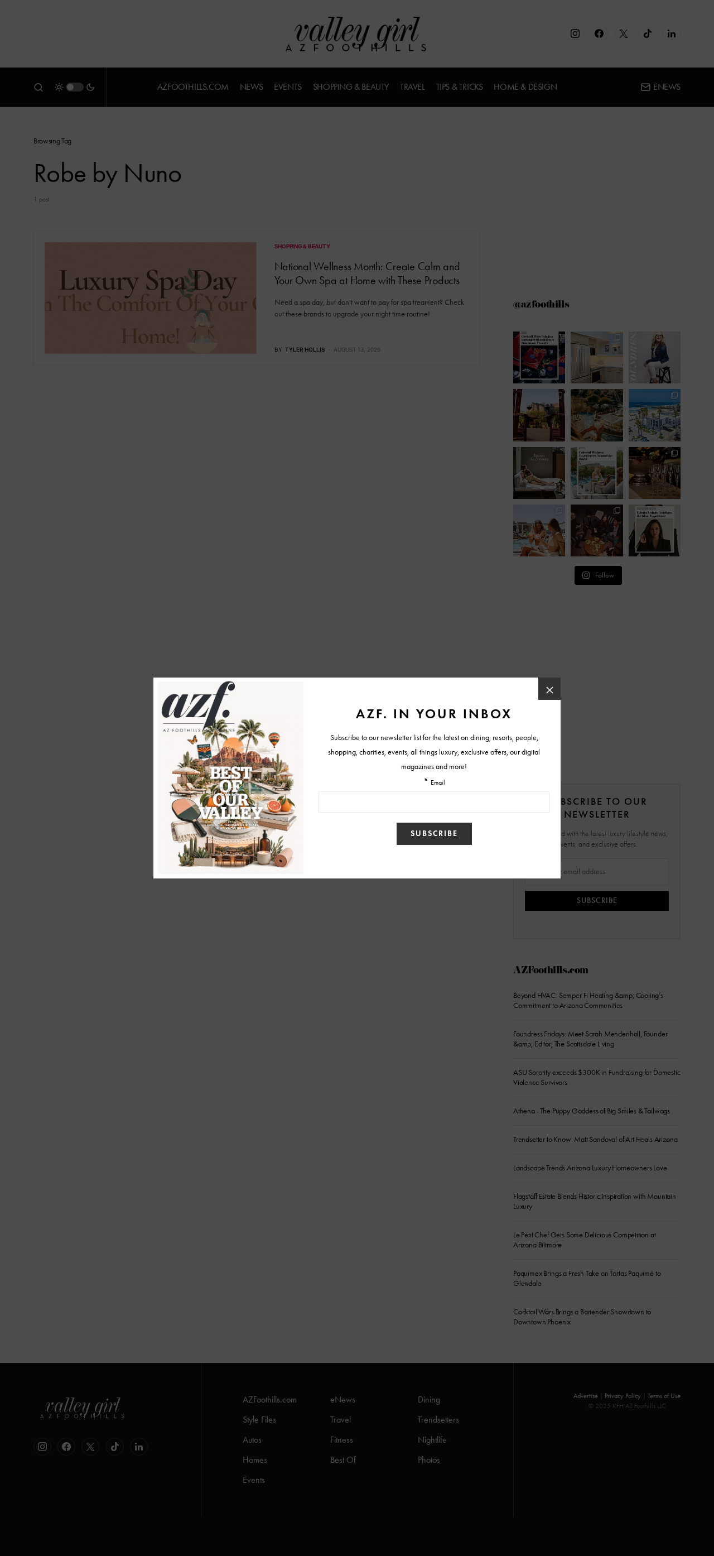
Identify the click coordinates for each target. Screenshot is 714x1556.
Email (438, 782)
